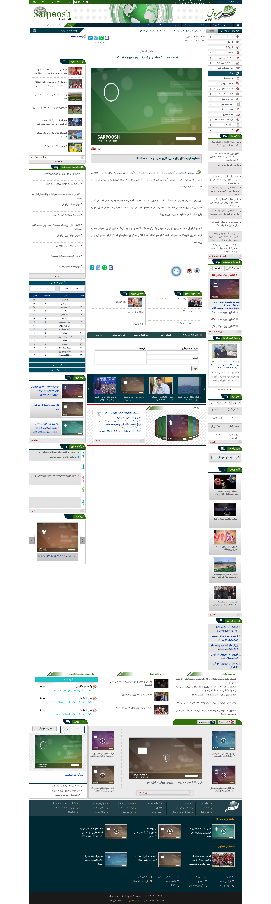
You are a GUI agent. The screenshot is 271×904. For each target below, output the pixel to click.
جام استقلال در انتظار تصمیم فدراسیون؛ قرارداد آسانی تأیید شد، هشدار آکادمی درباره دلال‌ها (52, 122)
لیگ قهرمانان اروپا (58, 365)
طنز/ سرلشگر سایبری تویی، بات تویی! (66, 790)
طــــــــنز (72, 728)
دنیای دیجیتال (98, 808)
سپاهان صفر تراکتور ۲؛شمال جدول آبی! (49, 107)
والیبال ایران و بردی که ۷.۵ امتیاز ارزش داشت (227, 548)
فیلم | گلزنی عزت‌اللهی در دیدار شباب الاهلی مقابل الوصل (223, 789)
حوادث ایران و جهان (181, 812)
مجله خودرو (100, 812)
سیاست (205, 803)
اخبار (134, 25)
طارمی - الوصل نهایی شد (56, 146)
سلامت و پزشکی (183, 808)
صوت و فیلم (225, 886)
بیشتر (35, 440)
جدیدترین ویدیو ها (225, 819)
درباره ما (227, 877)
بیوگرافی (161, 25)
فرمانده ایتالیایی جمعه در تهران (225, 519)
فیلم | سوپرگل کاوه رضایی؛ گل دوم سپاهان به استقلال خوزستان (102, 789)
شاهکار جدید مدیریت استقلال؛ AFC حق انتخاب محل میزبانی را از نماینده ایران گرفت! (205, 680)
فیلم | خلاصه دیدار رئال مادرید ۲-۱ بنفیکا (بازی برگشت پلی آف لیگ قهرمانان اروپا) (223, 755)
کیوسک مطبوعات (147, 25)
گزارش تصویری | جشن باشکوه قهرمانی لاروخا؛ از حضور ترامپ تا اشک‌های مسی (200, 860)
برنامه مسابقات (42, 289)
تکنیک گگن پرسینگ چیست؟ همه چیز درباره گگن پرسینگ (57, 227)
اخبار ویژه (216, 25)
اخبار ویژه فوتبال (39, 157)
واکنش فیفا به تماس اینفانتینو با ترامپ (169, 299)
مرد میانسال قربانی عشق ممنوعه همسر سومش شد (133, 398)
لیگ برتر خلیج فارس (57, 283)
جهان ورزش (156, 812)
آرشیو (68, 2)
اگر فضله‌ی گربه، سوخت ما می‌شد (67, 795)
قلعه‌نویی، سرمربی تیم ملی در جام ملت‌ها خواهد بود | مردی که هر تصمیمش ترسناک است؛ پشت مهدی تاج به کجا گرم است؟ (225, 603)
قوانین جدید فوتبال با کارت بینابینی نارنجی (62, 173)
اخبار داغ (227, 25)
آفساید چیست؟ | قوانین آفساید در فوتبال (62, 184)
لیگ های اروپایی (58, 370)
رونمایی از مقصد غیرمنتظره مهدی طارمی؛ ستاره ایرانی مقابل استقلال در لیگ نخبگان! (50, 71)
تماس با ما (198, 877)
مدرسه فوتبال (45, 728)
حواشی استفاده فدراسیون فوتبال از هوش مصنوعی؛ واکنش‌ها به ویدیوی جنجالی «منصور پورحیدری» (45, 391)
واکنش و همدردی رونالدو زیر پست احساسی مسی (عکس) (131, 683)
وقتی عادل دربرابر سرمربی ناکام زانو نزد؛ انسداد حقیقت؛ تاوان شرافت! (206, 703)
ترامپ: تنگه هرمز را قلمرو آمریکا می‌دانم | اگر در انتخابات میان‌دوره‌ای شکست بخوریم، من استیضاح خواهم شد (105, 398)
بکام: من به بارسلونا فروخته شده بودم (46, 407)
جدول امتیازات (71, 289)
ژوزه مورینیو (121, 301)
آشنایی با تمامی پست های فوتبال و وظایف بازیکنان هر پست (57, 196)
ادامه (214, 442)
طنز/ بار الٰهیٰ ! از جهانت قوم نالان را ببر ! (65, 786)
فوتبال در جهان (192, 36)
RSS (173, 886)
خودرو (83, 502)
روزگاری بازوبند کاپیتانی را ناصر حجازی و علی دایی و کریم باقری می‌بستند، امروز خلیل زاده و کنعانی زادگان (45, 428)
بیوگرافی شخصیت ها (65, 808)
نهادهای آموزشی (154, 803)
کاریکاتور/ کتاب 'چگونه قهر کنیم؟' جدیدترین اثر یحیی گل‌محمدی (57, 557)
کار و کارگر (204, 812)
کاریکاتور (79, 517)
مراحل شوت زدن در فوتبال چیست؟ (65, 256)
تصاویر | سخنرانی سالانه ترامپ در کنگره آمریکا (146, 858)
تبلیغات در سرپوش (167, 877)
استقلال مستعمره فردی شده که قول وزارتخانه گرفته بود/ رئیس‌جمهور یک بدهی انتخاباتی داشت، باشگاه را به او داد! (205, 688)
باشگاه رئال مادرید (135, 312)
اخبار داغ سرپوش (218, 256)
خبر (235, 136)
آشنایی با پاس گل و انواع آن (68, 246)
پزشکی (83, 490)
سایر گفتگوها (218, 332)
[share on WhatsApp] (101, 38)
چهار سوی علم (98, 803)
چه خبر (74, 447)
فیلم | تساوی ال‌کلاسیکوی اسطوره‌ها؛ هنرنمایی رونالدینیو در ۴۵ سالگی (102, 755)
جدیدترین (97, 335)
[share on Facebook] (107, 38)
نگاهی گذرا (143, 877)
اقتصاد (206, 808)
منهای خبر (188, 25)
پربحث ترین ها (202, 25)
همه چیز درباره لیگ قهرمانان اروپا (66, 215)
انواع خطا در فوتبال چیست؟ (68, 266)
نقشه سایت (170, 881)
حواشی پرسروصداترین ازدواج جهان (137, 694)
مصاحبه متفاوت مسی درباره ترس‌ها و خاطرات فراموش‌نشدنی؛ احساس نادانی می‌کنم (225, 305)
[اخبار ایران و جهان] (221, 22)
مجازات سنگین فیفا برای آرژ (193, 30)
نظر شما (142, 348)
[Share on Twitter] (90, 38)
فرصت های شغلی (139, 881)
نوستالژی (79, 377)
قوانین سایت (225, 881)
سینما (83, 466)
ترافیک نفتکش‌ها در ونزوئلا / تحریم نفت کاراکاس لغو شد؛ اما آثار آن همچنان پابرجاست (189, 398)
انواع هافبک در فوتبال (71, 204)
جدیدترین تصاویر (227, 846)
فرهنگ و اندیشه (126, 808)
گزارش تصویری (196, 886)
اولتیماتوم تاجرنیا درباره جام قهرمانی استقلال (51, 134)
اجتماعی (83, 479)
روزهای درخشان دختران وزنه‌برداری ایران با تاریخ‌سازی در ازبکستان (226, 493)
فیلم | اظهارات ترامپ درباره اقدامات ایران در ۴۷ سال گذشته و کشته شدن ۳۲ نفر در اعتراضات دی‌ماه (91, 833)
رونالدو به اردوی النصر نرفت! (189, 323)
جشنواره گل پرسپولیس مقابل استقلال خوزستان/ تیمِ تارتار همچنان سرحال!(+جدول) (50, 83)
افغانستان (70, 812)
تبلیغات (43, 2)
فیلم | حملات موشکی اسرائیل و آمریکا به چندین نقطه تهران (145, 832)
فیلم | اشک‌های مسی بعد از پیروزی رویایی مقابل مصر (174, 782)
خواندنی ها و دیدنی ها (64, 803)
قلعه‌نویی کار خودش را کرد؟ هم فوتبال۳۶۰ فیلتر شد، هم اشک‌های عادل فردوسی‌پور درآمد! (206, 712)
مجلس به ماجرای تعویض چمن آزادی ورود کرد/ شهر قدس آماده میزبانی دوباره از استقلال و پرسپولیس (225, 576)
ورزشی (83, 455)
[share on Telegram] (96, 38)
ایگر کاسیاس (137, 324)
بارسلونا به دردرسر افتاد (192, 311)
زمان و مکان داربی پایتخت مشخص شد (51, 96)
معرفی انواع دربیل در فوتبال (68, 235)
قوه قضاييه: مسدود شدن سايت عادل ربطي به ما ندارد (213, 695)
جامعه (188, 803)
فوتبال (202, 36)
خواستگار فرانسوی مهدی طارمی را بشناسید (134, 708)
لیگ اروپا (62, 360)
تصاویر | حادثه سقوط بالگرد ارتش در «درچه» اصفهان (93, 860)
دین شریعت (128, 812)
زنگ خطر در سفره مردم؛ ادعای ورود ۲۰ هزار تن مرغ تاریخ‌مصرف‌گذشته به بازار (225, 364)
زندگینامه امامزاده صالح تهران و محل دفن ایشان (122, 413)
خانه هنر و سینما (126, 803)
